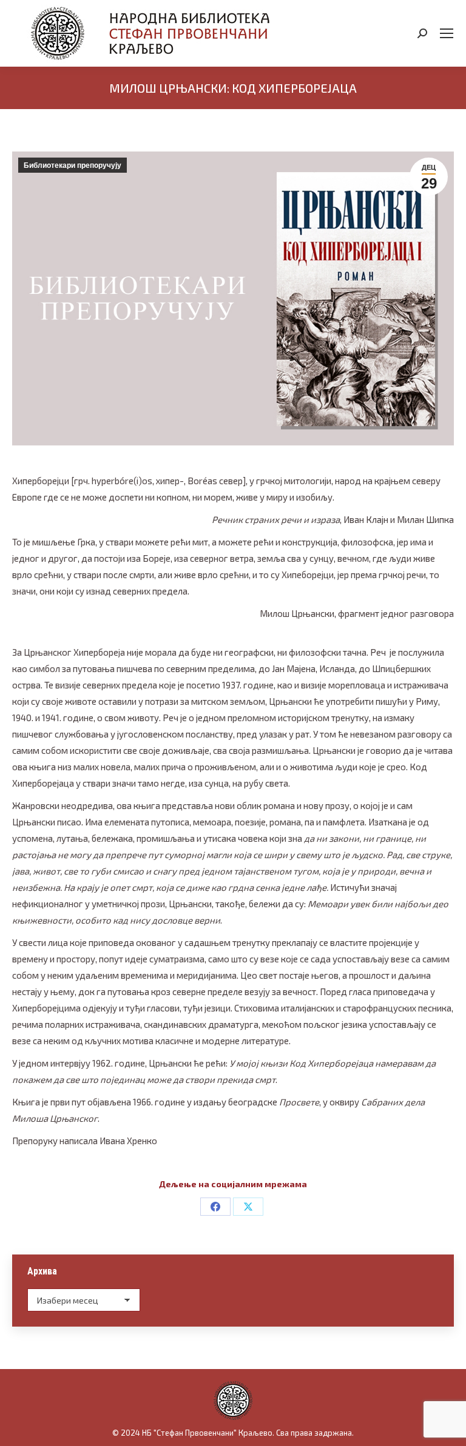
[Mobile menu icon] (446, 33)
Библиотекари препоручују (72, 165)
